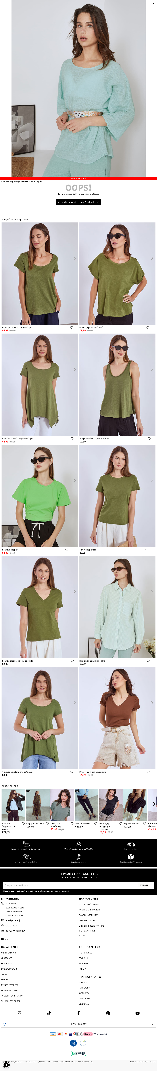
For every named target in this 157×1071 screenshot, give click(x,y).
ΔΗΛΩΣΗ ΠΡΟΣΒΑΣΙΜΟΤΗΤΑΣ (91, 926)
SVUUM (4, 974)
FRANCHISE (83, 958)
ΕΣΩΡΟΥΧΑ (84, 1004)
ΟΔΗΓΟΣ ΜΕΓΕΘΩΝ (87, 931)
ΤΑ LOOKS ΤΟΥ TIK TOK (10, 1001)
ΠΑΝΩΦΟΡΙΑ (84, 998)
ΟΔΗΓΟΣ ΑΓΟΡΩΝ (8, 952)
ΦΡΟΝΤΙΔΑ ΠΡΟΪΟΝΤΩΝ (89, 909)
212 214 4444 (11, 903)
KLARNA (4, 979)
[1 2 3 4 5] (78, 90)
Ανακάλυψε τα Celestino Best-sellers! (78, 202)
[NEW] (38, 820)
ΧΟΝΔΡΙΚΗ (83, 963)
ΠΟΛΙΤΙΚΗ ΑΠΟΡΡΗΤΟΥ (88, 915)
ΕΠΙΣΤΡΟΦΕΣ (7, 963)
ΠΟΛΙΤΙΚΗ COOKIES (87, 920)
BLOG (4, 939)
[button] (6, 1065)
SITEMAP (82, 935)
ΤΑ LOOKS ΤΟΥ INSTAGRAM (12, 995)
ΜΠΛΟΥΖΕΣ (84, 982)
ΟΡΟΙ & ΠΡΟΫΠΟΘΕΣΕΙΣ (89, 904)
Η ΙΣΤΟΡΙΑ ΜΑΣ (85, 952)
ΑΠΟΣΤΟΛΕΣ (6, 958)
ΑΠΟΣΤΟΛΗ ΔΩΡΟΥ (9, 990)
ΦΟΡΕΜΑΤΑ (84, 993)
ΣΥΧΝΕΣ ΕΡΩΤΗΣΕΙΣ (10, 985)
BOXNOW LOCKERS (9, 969)
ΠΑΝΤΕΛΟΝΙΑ (84, 987)
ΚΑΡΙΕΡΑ (82, 969)
